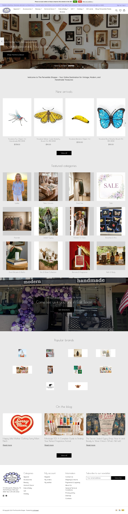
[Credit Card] (119, 510)
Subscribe (118, 478)
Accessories (28, 480)
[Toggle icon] (116, 10)
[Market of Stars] (50, 370)
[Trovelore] (77, 386)
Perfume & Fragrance (79, 272)
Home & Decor (29, 485)
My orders (48, 480)
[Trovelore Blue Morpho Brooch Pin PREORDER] (111, 117)
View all (64, 153)
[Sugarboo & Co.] (50, 386)
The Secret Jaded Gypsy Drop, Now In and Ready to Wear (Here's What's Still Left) (105, 439)
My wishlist (48, 482)
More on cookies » (88, 1)
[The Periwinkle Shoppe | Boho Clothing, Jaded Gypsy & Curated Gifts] (6, 10)
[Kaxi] (22, 370)
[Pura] (105, 370)
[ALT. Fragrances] (22, 353)
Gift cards (89, 9)
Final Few (79, 203)
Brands (62, 12)
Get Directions (64, 310)
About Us (68, 485)
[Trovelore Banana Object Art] (79, 117)
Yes (75, 1)
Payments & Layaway (72, 482)
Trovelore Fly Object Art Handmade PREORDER (17, 140)
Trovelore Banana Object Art (79, 139)
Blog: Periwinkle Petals (103, 9)
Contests (68, 498)
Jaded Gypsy (48, 238)
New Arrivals (48, 203)
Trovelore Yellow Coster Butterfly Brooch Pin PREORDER (48, 140)
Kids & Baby (28, 488)
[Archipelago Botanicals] (50, 353)
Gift (25, 491)
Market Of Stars (80, 238)
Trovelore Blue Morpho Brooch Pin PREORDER (111, 140)
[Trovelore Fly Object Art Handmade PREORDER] (17, 117)
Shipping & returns (71, 480)
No (80, 1)
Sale (111, 203)
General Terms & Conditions (71, 489)
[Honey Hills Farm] (77, 353)
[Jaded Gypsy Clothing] (105, 353)
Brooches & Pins (111, 238)
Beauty (26, 482)
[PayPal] (123, 510)
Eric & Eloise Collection (48, 272)
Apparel (26, 477)
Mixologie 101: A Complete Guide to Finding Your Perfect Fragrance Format (63, 439)
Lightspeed (36, 510)
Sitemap (68, 496)
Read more (7, 445)
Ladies (17, 203)
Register (47, 477)
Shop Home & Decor (15, 55)
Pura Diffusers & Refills (17, 272)
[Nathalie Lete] (77, 370)
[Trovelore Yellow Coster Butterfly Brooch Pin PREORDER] (48, 117)
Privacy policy (70, 493)
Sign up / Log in (121, 5)
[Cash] (116, 510)
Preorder (17, 238)
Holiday (26, 494)
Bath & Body (110, 272)
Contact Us (69, 477)
